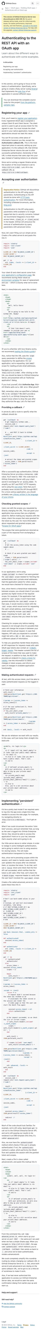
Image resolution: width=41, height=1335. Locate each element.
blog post (7, 205)
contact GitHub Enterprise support (24, 30)
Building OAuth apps (28, 8)
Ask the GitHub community (13, 1303)
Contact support (9, 1307)
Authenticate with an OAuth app (16, 10)
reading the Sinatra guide (25, 351)
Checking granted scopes (15, 503)
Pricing (4, 1327)
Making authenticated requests (18, 675)
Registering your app (14, 112)
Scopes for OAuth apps (11, 526)
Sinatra (34, 89)
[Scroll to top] (36, 1330)
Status (32, 1325)
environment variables (10, 280)
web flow (21, 91)
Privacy (25, 1325)
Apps (7, 8)
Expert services (13, 1327)
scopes (29, 358)
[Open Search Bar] (32, 3)
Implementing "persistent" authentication (18, 802)
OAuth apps (15, 8)
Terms (19, 1325)
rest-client (18, 487)
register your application (27, 118)
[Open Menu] (37, 3)
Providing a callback (12, 407)
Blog (21, 1327)
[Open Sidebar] (2, 9)
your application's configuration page (17, 275)
